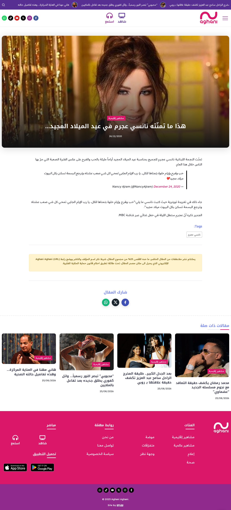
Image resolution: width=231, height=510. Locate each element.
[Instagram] (29, 18)
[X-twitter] (23, 18)
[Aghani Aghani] (209, 17)
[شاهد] (122, 15)
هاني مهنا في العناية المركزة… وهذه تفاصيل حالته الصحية (31, 372)
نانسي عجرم (194, 234)
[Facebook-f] (35, 18)
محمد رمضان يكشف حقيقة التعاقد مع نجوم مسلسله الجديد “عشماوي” (202, 387)
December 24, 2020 (166, 186)
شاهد (122, 21)
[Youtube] (16, 18)
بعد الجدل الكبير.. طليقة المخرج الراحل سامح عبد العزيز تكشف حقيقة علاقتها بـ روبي (147, 377)
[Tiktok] (10, 18)
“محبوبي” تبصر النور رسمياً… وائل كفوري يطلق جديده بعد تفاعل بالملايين (103, 4)
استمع (109, 21)
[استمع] (109, 15)
